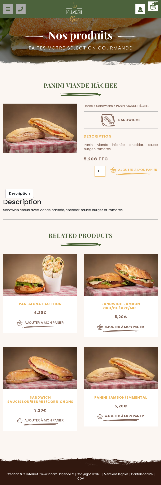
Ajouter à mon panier (137, 169)
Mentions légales (116, 474)
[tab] (19, 193)
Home (88, 106)
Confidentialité (142, 474)
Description (19, 193)
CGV (80, 478)
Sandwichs (104, 106)
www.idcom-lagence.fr (57, 474)
